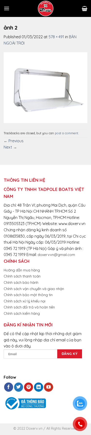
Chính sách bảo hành (21, 282)
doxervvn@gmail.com (56, 254)
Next (10, 147)
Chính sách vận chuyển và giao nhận (34, 288)
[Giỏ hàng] (84, 8)
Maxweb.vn (15, 430)
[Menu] (6, 8)
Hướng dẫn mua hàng (22, 270)
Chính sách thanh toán (22, 276)
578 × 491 (56, 36)
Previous (14, 140)
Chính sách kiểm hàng (22, 313)
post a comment (66, 133)
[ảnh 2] (45, 87)
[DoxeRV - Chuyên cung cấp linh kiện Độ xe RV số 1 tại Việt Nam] (45, 8)
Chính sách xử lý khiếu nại (24, 301)
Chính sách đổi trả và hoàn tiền (29, 307)
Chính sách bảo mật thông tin (28, 294)
